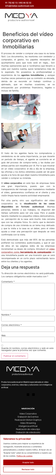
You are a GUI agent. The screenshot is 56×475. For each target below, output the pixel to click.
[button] (51, 17)
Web (3, 335)
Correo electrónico (11, 325)
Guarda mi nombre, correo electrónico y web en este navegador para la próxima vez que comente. (27, 349)
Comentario (8, 282)
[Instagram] (22, 394)
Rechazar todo (28, 469)
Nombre (6, 315)
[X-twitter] (33, 394)
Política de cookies (24, 456)
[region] (28, 455)
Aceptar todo (28, 462)
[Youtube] (28, 394)
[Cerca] (53, 436)
